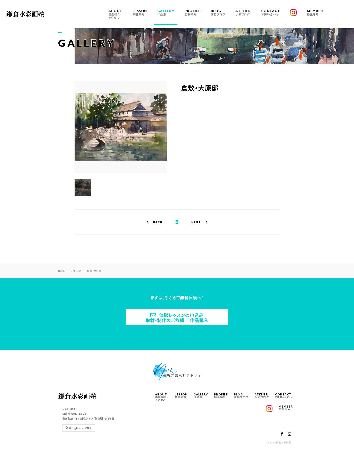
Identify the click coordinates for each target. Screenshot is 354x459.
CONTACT (270, 12)
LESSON (140, 12)
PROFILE (193, 12)
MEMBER (315, 12)
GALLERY (166, 12)
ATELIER (243, 12)
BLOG (218, 12)
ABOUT (115, 14)
